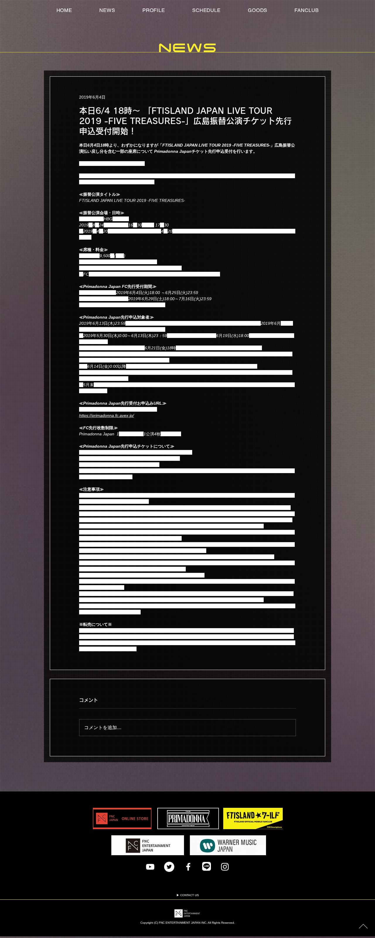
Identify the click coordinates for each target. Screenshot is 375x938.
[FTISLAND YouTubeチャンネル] (150, 867)
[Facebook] (188, 867)
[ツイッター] (169, 867)
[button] (306, 10)
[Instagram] (225, 867)
